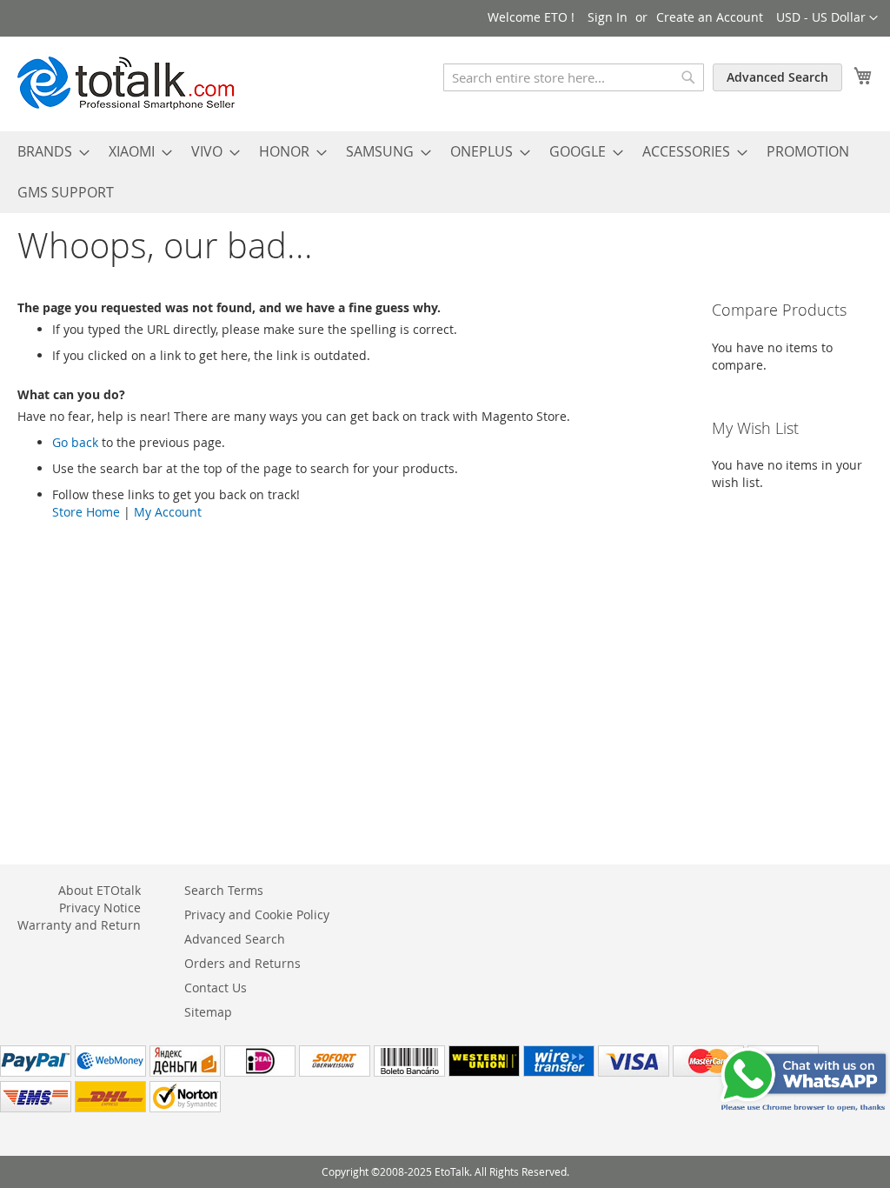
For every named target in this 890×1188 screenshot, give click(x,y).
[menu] (445, 172)
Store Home (86, 512)
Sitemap (208, 1012)
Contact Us (215, 987)
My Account (168, 512)
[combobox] (573, 77)
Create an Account (709, 17)
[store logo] (126, 83)
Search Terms (223, 890)
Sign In (608, 17)
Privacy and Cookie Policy (256, 914)
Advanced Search (777, 77)
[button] (827, 18)
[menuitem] (48, 151)
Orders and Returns (242, 963)
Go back (75, 442)
